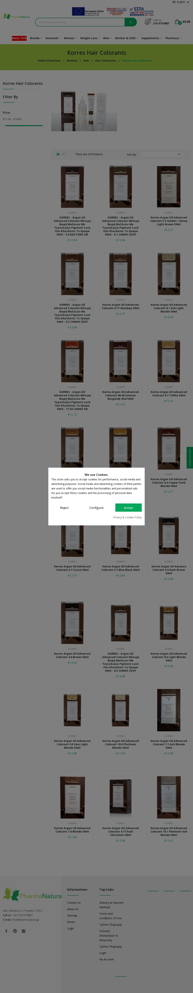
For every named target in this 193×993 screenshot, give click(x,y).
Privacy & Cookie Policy (127, 517)
